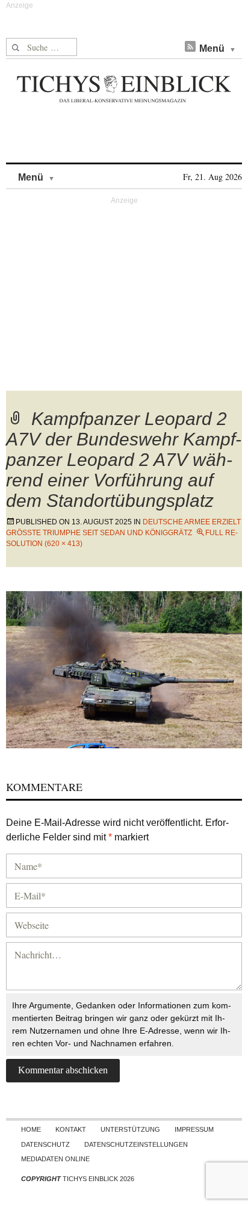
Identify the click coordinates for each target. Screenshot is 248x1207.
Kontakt (70, 1129)
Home (31, 1129)
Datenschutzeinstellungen (136, 1144)
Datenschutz (45, 1144)
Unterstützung (130, 1129)
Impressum (194, 1129)
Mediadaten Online (55, 1158)
